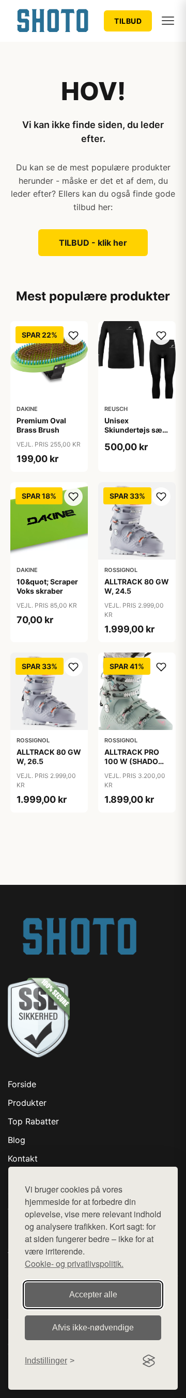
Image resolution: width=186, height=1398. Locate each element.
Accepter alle (93, 1294)
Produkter (27, 1103)
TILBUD (128, 21)
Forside (22, 1084)
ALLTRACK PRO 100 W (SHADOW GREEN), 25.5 (135, 761)
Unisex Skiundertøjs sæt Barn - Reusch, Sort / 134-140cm (135, 434)
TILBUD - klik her (93, 242)
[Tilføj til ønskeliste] (73, 335)
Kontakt (23, 1158)
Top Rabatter (33, 1121)
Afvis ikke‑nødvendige (93, 1327)
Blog (16, 1140)
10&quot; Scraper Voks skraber (47, 586)
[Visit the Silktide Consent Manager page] (148, 1360)
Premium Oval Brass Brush (41, 425)
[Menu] (168, 20)
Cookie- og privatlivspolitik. (74, 1263)
